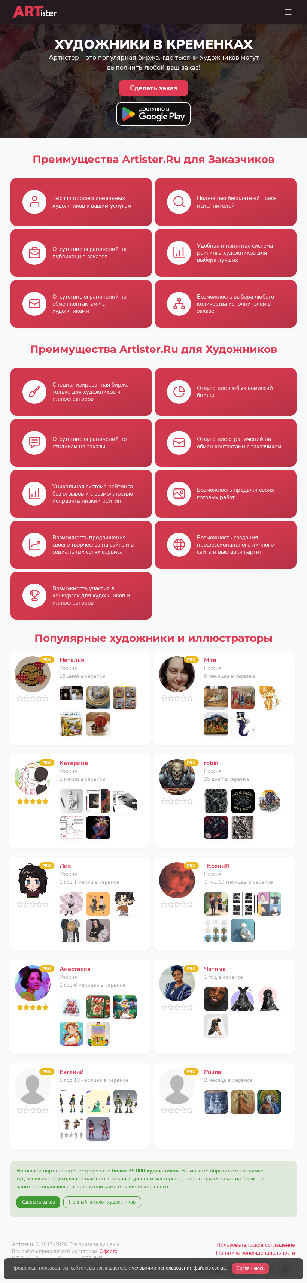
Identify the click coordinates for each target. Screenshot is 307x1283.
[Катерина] (33, 776)
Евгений (72, 1072)
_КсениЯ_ (218, 866)
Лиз (65, 866)
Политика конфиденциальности (255, 1252)
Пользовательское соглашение (255, 1245)
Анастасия (75, 969)
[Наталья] (33, 673)
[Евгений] (33, 1085)
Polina (212, 1072)
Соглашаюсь (250, 1268)
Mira (210, 660)
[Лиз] (33, 879)
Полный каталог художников (102, 1202)
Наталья (72, 660)
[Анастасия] (33, 982)
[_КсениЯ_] (177, 879)
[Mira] (177, 673)
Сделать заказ (38, 1202)
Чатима (215, 969)
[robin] (177, 776)
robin (211, 763)
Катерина (74, 763)
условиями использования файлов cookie (179, 1268)
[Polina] (177, 1085)
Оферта (109, 1251)
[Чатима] (177, 982)
